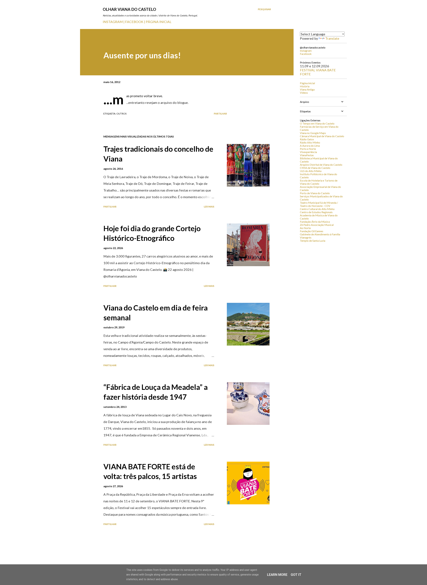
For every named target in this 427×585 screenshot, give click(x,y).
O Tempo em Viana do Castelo (317, 123)
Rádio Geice (307, 139)
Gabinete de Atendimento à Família (320, 234)
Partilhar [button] (220, 113)
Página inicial (307, 83)
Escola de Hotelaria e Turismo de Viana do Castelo (318, 182)
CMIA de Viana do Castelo (315, 167)
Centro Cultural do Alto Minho (317, 208)
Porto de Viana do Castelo (315, 193)
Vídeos (304, 92)
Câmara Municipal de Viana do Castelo (322, 136)
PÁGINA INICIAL (158, 22)
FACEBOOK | (135, 22)
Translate (332, 38)
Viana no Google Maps (313, 132)
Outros (121, 113)
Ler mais (209, 206)
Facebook (306, 53)
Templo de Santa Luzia (312, 240)
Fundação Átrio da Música (315, 221)
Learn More (277, 575)
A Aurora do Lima (310, 145)
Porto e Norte (308, 148)
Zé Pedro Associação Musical (317, 224)
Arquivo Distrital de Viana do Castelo (321, 164)
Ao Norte (305, 228)
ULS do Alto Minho (311, 170)
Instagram (306, 50)
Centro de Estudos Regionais (316, 212)
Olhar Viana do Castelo (129, 9)
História (304, 86)
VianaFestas (307, 155)
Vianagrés (305, 237)
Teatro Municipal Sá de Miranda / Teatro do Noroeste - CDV (319, 204)
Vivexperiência (308, 152)
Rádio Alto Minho (310, 142)
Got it (296, 575)
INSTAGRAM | (114, 22)
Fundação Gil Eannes (311, 231)
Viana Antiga (307, 89)
